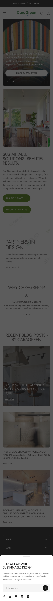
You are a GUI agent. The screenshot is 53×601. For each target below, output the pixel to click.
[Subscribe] (45, 588)
